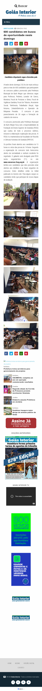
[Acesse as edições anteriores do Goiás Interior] (21, 457)
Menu (8, 22)
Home (10, 663)
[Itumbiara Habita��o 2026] (21, 530)
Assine (17, 663)
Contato (21, 668)
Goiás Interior (15, 677)
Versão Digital (29, 663)
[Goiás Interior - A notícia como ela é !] (21, 13)
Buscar (22, 6)
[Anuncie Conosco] (21, 599)
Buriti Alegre (8, 28)
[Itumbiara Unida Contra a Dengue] (21, 569)
